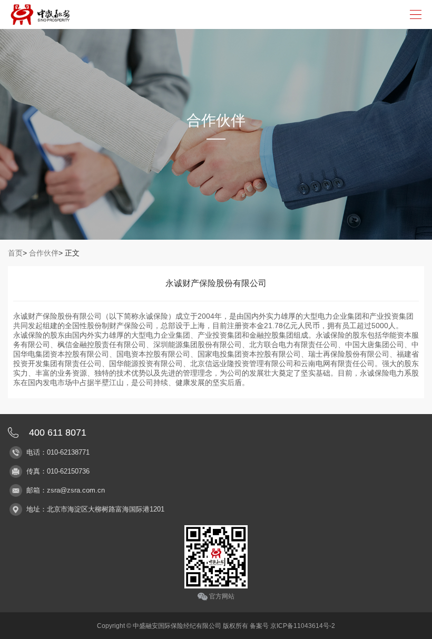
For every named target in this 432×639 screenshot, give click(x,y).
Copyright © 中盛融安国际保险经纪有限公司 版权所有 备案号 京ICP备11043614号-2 (216, 626)
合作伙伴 (43, 253)
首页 (15, 253)
